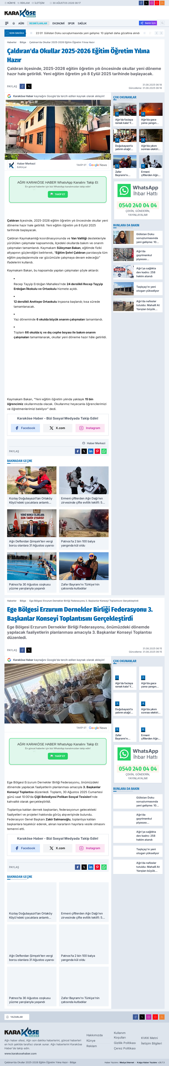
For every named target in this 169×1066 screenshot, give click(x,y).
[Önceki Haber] (157, 33)
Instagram (93, 428)
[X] (146, 3)
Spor (71, 23)
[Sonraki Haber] (161, 33)
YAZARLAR (16, 1016)
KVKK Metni (149, 1038)
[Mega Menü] (6, 23)
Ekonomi (58, 23)
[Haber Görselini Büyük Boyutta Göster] (57, 130)
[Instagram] (151, 3)
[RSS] (162, 3)
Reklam (25, 2)
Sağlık (82, 23)
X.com (60, 428)
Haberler (12, 42)
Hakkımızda (94, 1035)
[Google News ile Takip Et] (98, 165)
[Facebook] (141, 3)
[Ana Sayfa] (13, 23)
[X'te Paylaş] (29, 86)
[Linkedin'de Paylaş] (90, 451)
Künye (11, 2)
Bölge (23, 42)
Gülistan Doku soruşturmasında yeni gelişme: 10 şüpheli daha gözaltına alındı (80, 33)
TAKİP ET (60, 194)
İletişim (39, 2)
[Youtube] (157, 3)
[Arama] (162, 23)
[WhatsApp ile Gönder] (104, 451)
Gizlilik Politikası (125, 1043)
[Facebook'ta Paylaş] (22, 86)
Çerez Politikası (125, 1048)
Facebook (28, 428)
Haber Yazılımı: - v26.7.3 (135, 1062)
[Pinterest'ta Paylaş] (97, 451)
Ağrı (21, 23)
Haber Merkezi (26, 165)
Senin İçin (150, 23)
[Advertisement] (61, 368)
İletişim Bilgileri (151, 1043)
